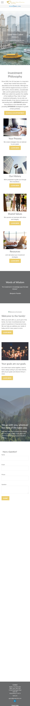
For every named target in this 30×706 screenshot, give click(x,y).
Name (3, 455)
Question (4, 484)
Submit (5, 498)
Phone (3, 474)
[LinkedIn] (15, 701)
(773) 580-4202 (17, 687)
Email (3, 465)
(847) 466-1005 (17, 688)
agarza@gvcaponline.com (15, 698)
